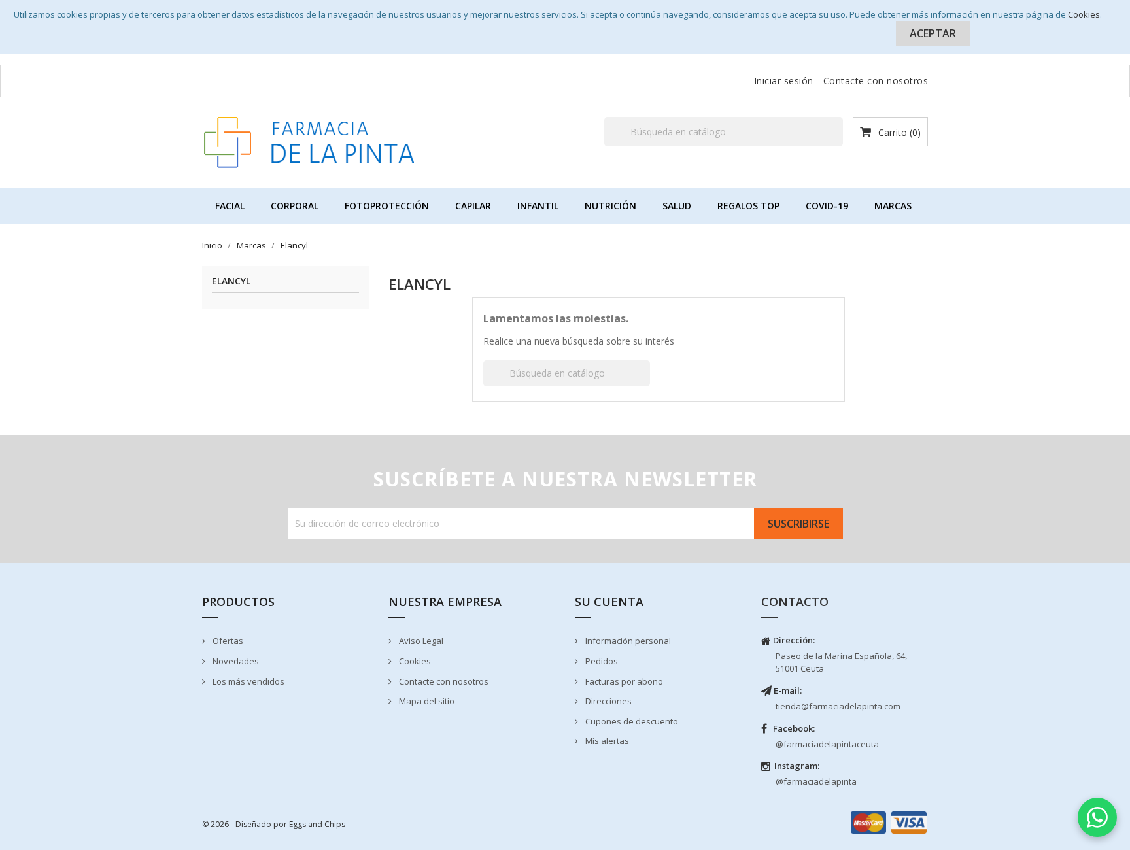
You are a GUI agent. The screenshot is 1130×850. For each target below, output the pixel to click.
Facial (230, 205)
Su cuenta (609, 601)
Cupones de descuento (630, 721)
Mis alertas (606, 741)
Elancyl (231, 281)
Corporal (294, 205)
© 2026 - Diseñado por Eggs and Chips (273, 824)
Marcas (893, 205)
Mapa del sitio (425, 701)
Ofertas (227, 641)
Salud (676, 205)
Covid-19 (827, 205)
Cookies (1084, 14)
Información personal (627, 641)
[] (838, 145)
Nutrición (610, 205)
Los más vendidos (247, 681)
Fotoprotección (387, 205)
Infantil (537, 205)
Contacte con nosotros (876, 81)
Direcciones (607, 701)
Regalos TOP (748, 205)
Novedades (235, 661)
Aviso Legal (420, 641)
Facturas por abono (623, 681)
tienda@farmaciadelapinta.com (838, 706)
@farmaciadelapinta (816, 781)
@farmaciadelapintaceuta (827, 744)
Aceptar (933, 33)
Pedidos (600, 661)
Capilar (473, 205)
